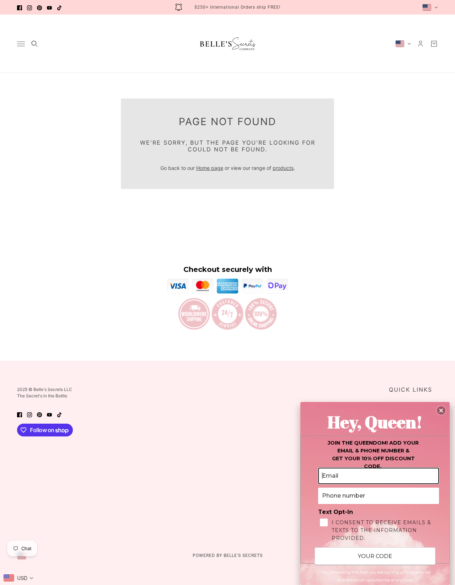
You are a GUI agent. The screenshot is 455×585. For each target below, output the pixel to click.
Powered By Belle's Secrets (228, 555)
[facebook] (19, 7)
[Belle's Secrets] (227, 43)
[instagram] (29, 7)
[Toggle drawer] (21, 44)
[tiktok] (59, 7)
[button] (441, 410)
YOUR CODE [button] (375, 556)
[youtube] (49, 7)
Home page (209, 168)
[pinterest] (39, 7)
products (283, 168)
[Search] (34, 44)
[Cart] (434, 44)
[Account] (420, 44)
